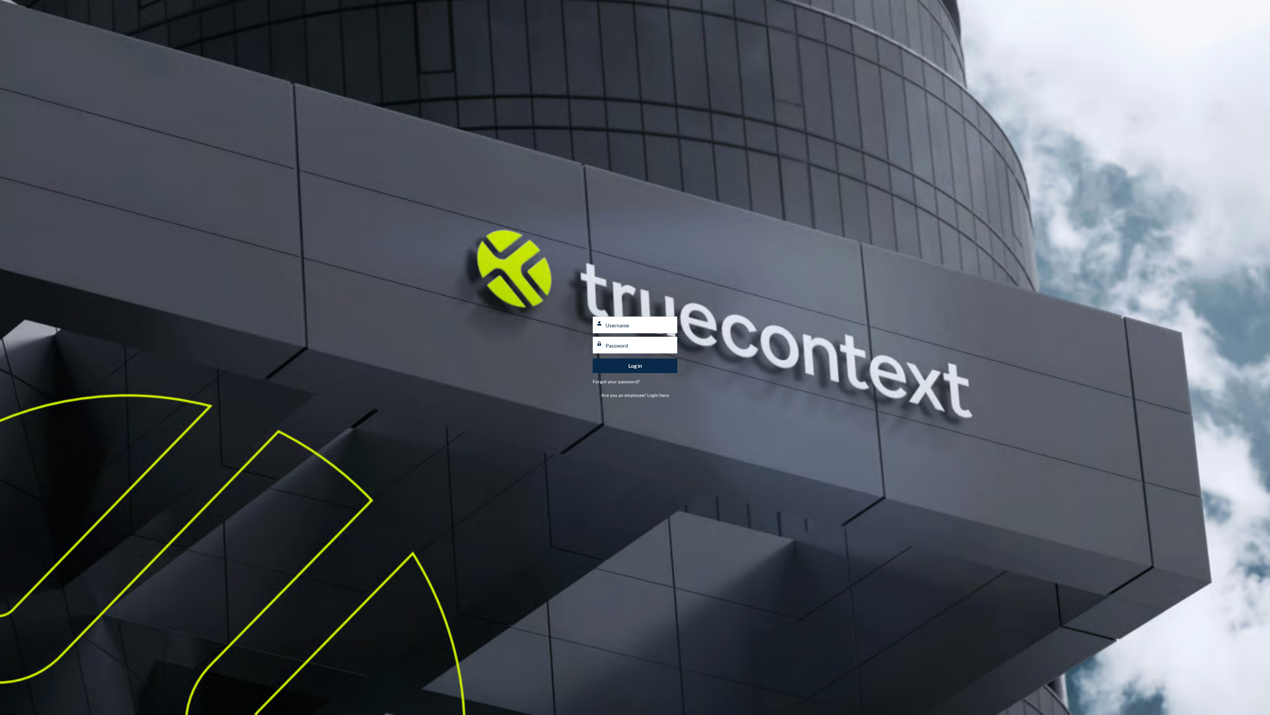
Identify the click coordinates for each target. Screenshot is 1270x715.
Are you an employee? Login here (635, 395)
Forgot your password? (616, 381)
